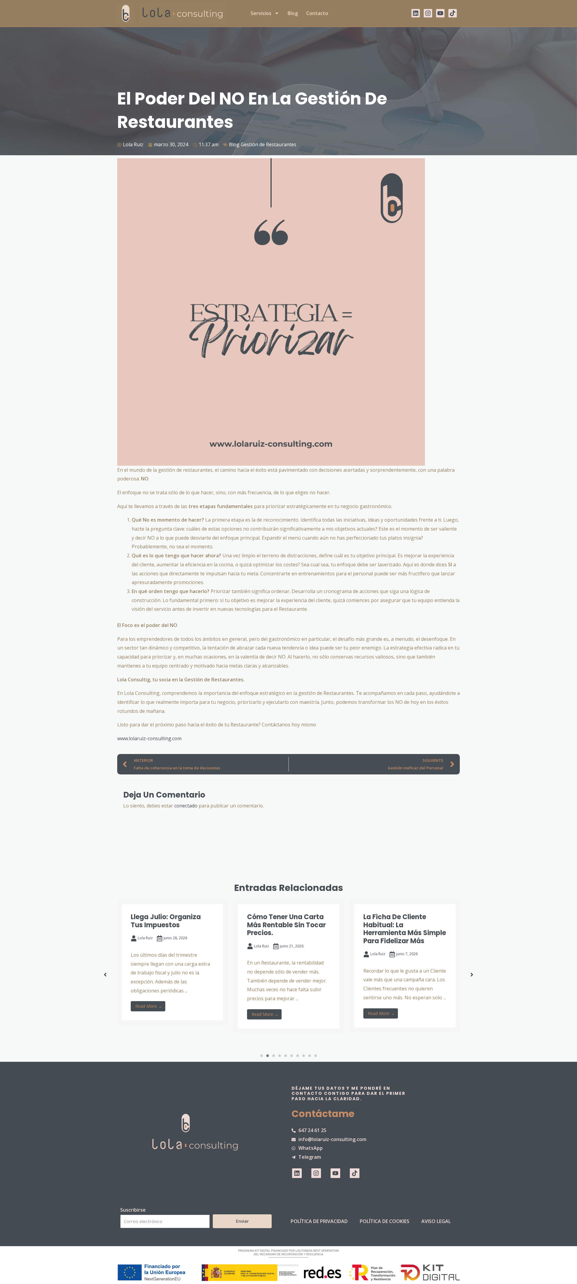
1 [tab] (261, 1056)
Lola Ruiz (145, 937)
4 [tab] (279, 1056)
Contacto (317, 13)
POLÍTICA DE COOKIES (384, 1221)
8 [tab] (304, 1056)
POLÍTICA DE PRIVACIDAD (319, 1221)
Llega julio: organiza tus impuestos (166, 920)
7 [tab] (298, 1056)
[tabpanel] (172, 962)
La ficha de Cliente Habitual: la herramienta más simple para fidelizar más (404, 928)
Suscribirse (133, 1210)
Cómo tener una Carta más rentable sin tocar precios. (286, 924)
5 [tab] (285, 1056)
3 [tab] (273, 1056)
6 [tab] (291, 1056)
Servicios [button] (261, 13)
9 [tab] (310, 1056)
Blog (293, 13)
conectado (185, 805)
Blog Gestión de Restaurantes (262, 144)
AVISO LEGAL (436, 1221)
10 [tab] (316, 1056)
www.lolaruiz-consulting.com (149, 738)
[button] (105, 974)
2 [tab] (267, 1056)
